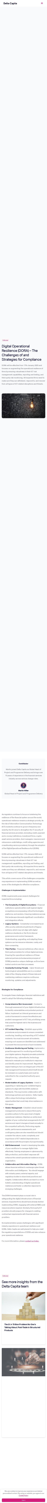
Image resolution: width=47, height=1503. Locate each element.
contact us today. (32, 1241)
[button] (42, 3)
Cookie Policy (23, 1495)
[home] (10, 3)
